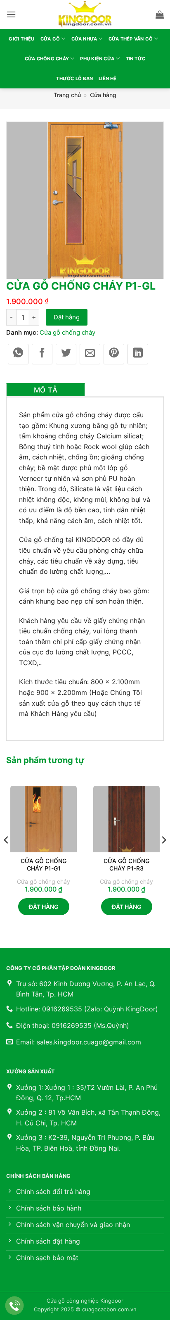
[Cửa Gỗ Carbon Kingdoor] (85, 14)
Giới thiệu (21, 39)
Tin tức (136, 59)
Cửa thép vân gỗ (131, 39)
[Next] (163, 857)
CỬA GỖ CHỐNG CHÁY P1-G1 (43, 864)
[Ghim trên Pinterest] (114, 354)
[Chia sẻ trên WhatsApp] (18, 354)
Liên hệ (108, 78)
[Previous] (7, 857)
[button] (11, 14)
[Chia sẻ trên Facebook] (42, 354)
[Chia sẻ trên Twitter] (66, 354)
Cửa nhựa (84, 39)
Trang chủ (67, 94)
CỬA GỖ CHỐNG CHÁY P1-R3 (126, 864)
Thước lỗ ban (74, 78)
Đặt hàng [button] (44, 906)
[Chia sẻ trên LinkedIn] (138, 354)
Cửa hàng (103, 94)
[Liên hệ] (14, 1305)
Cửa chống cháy (47, 59)
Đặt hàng (67, 317)
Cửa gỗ (50, 39)
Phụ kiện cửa (97, 59)
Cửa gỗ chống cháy (67, 332)
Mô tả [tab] (45, 390)
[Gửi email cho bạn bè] (90, 354)
